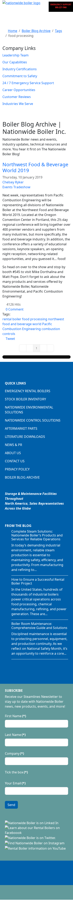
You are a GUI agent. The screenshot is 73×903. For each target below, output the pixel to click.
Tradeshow (21, 187)
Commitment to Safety (19, 76)
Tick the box (16, 772)
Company (14, 753)
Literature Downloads (25, 436)
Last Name (15, 734)
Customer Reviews (16, 97)
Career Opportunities (18, 90)
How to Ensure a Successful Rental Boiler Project (37, 581)
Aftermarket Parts (21, 428)
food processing (34, 319)
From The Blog (18, 525)
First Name (15, 716)
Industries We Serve (17, 103)
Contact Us (15, 461)
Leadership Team (15, 55)
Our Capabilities (14, 62)
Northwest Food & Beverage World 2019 (35, 167)
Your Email (15, 783)
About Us (13, 453)
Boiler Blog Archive (22, 477)
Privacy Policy (17, 469)
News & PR (13, 445)
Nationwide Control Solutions (32, 420)
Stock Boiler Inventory (25, 399)
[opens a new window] (31, 822)
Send (11, 805)
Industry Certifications (19, 69)
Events (7, 187)
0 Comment (15, 309)
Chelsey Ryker (13, 182)
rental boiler (11, 319)
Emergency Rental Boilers (27, 391)
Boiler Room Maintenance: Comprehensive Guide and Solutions (39, 625)
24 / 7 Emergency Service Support (28, 83)
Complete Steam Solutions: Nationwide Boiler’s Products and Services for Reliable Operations (37, 535)
